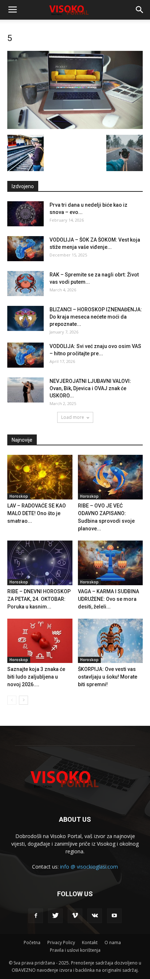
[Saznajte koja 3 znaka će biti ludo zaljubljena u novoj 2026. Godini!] (39, 641)
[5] (75, 127)
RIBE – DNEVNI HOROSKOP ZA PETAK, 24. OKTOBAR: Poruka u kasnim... (39, 599)
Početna (32, 942)
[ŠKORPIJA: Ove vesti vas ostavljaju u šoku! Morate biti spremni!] (110, 641)
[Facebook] (35, 916)
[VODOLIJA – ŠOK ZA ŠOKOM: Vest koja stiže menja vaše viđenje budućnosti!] (25, 248)
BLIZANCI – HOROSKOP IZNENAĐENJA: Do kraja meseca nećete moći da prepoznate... (96, 317)
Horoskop (18, 496)
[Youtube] (114, 916)
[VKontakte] (94, 916)
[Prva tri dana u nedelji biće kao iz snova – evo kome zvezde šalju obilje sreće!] (25, 213)
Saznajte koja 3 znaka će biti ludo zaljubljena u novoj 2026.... (36, 676)
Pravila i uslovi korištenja (75, 950)
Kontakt (90, 942)
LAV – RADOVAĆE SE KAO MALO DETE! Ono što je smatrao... (36, 513)
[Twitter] (55, 916)
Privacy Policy (61, 942)
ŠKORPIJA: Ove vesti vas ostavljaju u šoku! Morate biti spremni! (107, 676)
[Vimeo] (75, 916)
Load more (72, 417)
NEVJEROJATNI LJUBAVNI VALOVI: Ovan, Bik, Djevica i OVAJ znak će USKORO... (90, 388)
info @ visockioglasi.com (89, 866)
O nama (112, 942)
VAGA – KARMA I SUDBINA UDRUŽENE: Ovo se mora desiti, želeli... (108, 599)
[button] (140, 10)
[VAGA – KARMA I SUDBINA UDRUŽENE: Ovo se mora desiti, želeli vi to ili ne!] (110, 563)
